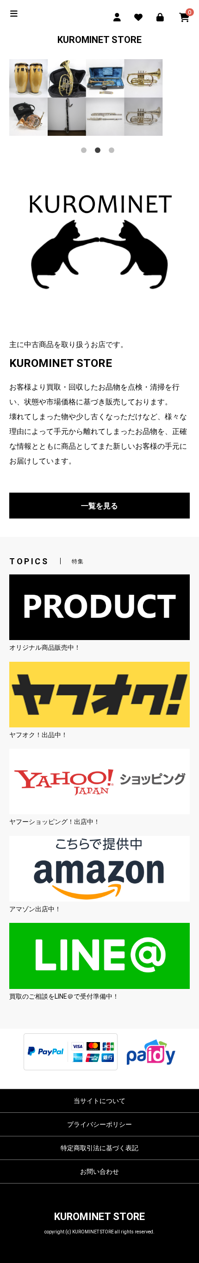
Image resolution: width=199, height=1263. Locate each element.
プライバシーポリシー (99, 1124)
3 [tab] (113, 152)
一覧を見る (99, 505)
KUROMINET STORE (99, 39)
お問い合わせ (99, 1171)
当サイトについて (99, 1100)
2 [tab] (99, 152)
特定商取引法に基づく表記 (99, 1148)
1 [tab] (85, 152)
